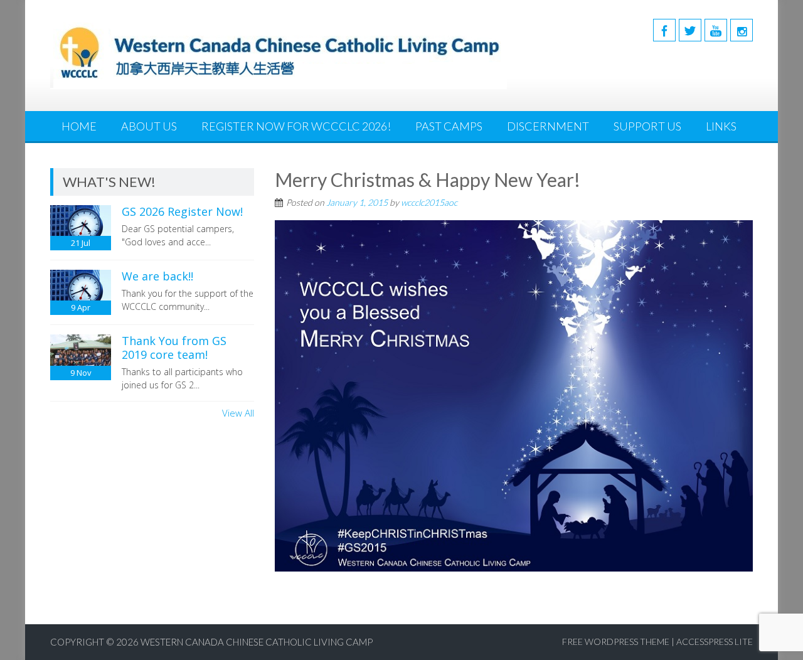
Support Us (647, 126)
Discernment (548, 126)
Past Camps (448, 126)
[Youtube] (716, 30)
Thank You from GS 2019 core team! (174, 347)
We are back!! (157, 276)
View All (238, 413)
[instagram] (741, 30)
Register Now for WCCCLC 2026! (296, 126)
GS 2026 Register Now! (182, 211)
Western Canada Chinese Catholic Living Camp (257, 641)
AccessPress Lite (714, 641)
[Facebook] (664, 30)
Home (79, 126)
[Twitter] (690, 30)
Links (721, 126)
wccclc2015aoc (429, 202)
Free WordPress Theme (615, 641)
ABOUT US (149, 126)
